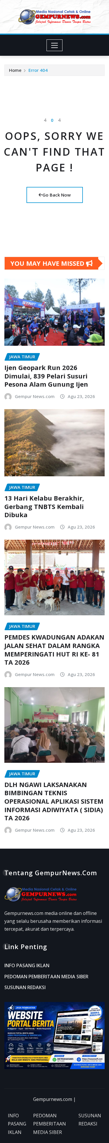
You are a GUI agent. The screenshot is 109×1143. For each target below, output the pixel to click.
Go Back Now (56, 195)
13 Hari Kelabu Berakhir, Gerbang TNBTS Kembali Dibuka (44, 506)
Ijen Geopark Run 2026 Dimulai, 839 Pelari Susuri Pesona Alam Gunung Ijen (46, 375)
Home (15, 70)
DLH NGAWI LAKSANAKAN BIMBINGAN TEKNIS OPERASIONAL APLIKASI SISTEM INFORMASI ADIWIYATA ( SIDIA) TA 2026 (53, 801)
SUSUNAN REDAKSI (25, 987)
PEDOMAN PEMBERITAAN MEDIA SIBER (46, 976)
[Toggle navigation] (54, 45)
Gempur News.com (35, 396)
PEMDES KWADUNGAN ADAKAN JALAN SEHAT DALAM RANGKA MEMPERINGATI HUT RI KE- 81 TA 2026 (54, 649)
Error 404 (38, 70)
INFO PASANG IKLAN (26, 965)
